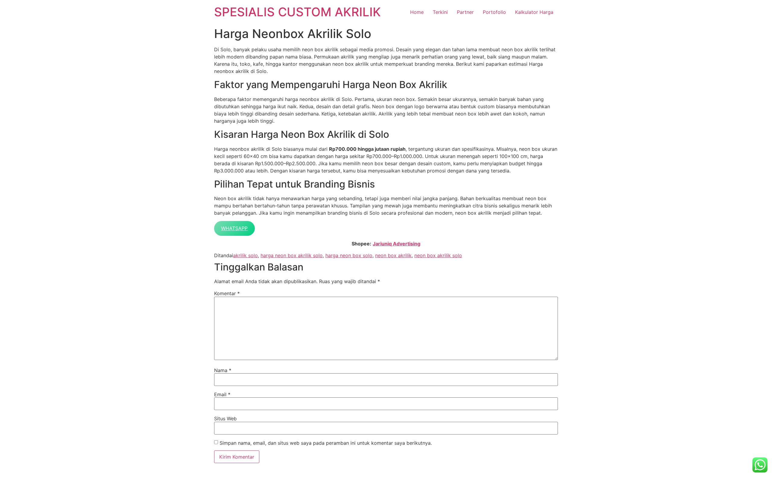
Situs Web (225, 418)
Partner (465, 12)
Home (417, 12)
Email (222, 394)
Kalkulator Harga (534, 12)
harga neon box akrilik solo (292, 255)
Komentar (227, 293)
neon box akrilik (393, 255)
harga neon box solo (348, 255)
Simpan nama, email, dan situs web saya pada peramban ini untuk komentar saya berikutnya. (326, 443)
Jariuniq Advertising (396, 244)
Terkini (440, 12)
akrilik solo (245, 255)
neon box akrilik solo (438, 255)
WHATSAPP (234, 228)
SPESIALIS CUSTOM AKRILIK (297, 12)
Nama (222, 370)
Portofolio (494, 12)
